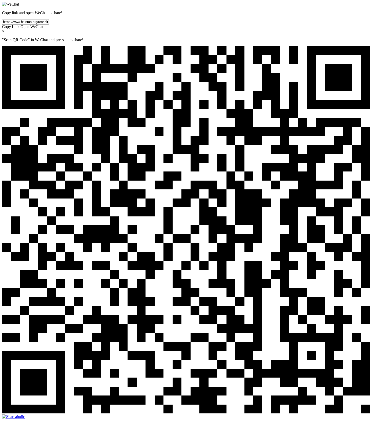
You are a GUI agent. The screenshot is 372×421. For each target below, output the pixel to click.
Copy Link (10, 26)
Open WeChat (31, 26)
